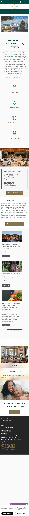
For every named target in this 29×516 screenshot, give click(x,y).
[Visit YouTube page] (13, 183)
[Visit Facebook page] (5, 183)
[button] (15, 2)
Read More (6, 256)
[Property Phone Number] (2, 2)
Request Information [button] (14, 224)
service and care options (9, 54)
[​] (14, 103)
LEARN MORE (14, 105)
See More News (14, 330)
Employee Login (12, 437)
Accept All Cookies (7, 513)
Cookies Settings (21, 513)
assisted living (13, 70)
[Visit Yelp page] (7, 183)
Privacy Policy (4, 437)
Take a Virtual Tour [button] (15, 193)
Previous (2, 354)
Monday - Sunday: (5, 435)
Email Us (8, 180)
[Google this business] (10, 183)
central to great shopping (7, 212)
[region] (14, 510)
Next (26, 354)
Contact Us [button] (15, 412)
